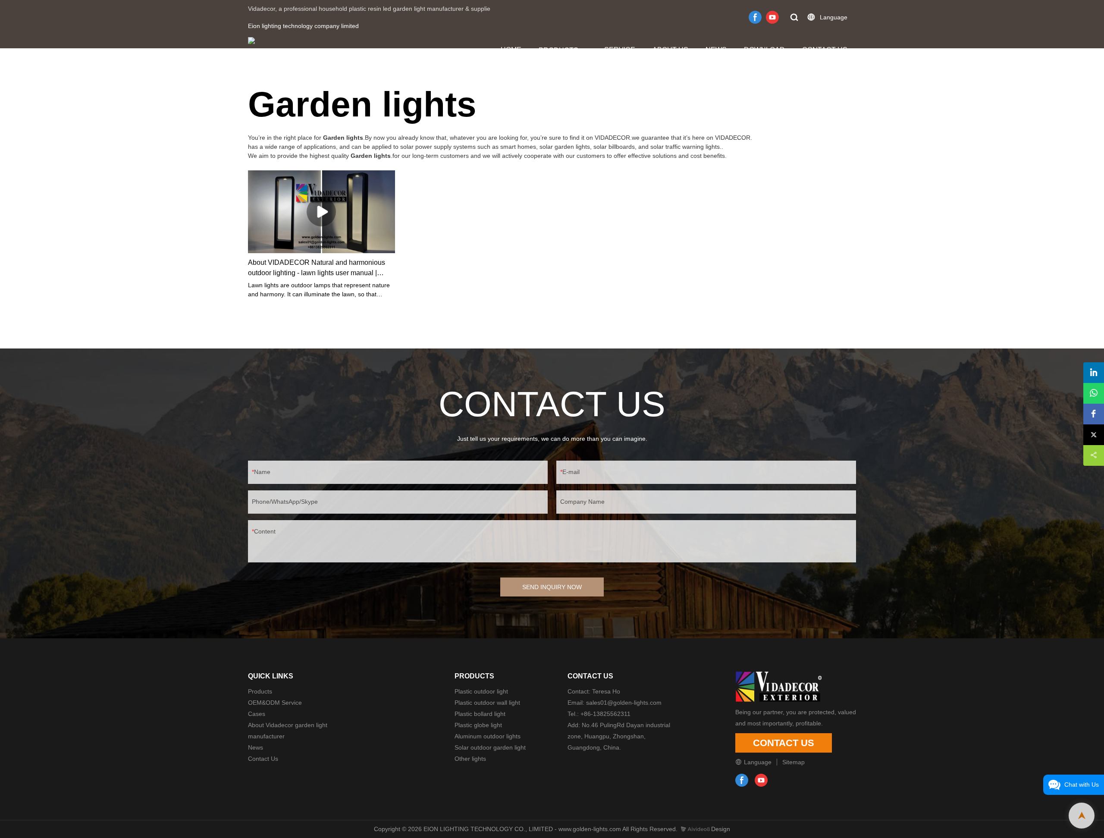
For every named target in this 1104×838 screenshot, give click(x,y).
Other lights (470, 758)
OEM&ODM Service (275, 702)
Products (260, 691)
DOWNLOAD (764, 49)
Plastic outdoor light (481, 691)
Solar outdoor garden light (490, 747)
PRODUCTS (558, 50)
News (255, 747)
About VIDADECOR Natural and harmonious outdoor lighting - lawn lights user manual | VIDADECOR (316, 268)
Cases (256, 713)
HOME (511, 49)
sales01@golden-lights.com (624, 702)
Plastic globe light (478, 725)
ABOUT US (670, 49)
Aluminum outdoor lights (488, 736)
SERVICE (619, 49)
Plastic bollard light (480, 713)
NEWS (716, 49)
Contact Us (263, 758)
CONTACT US (824, 49)
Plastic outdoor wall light (487, 702)
